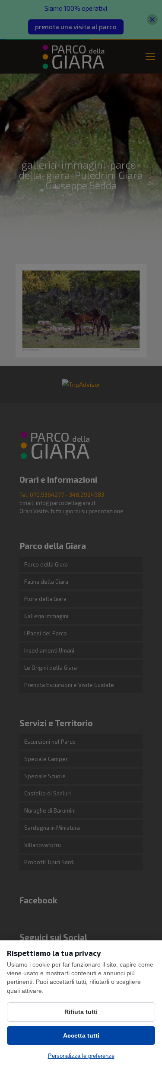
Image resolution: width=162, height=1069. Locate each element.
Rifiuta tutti (81, 1011)
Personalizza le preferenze (81, 1056)
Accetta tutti (81, 1035)
